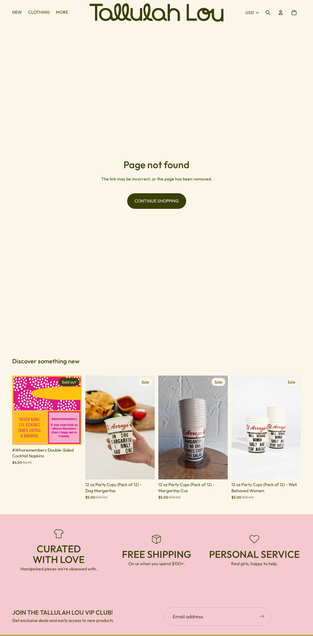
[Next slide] (75, 410)
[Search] (267, 12)
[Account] (280, 12)
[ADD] (145, 470)
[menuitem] (62, 12)
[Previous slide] (19, 410)
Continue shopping (156, 201)
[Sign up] (262, 616)
